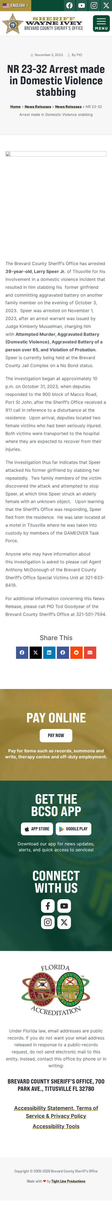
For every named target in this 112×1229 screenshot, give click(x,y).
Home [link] (15, 106)
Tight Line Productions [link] (68, 1181)
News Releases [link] (38, 106)
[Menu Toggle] (101, 23)
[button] (22, 653)
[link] (15, 5)
